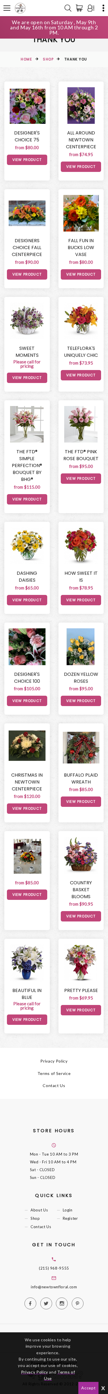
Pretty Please (81, 990)
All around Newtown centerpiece (81, 140)
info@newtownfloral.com (54, 1287)
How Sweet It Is (81, 576)
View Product (27, 159)
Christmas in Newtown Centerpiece (27, 782)
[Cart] (80, 8)
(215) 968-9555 (54, 1268)
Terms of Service (54, 1073)
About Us (39, 1210)
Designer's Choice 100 (27, 677)
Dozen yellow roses (81, 677)
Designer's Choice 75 (27, 136)
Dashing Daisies (27, 576)
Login (68, 1210)
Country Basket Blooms (81, 889)
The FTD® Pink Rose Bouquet (80, 455)
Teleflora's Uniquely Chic (81, 352)
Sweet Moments (27, 352)
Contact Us (54, 1085)
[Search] (68, 8)
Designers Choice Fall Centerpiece (27, 247)
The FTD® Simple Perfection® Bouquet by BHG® (27, 465)
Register (70, 1218)
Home (26, 59)
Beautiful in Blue (26, 994)
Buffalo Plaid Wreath (81, 778)
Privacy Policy (53, 1061)
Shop (48, 59)
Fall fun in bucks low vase (81, 247)
